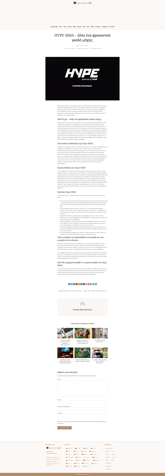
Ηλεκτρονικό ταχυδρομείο (64, 406)
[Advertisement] (82, 16)
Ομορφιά (79, 26)
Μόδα (74, 26)
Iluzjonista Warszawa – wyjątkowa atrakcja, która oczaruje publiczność (82, 341)
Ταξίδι (92, 26)
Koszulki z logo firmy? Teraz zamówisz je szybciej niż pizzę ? (82, 361)
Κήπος (60, 26)
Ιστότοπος (59, 413)
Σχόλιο (59, 379)
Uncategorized (83, 45)
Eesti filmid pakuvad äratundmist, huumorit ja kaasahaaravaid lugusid (65, 361)
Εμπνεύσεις (111, 26)
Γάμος (88, 26)
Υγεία (84, 26)
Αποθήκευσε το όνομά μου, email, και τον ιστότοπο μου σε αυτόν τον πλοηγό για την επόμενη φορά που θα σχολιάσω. (82, 422)
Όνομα (59, 399)
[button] (46, 2)
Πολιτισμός (98, 26)
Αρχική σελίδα (54, 26)
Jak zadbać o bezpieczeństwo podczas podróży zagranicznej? (100, 361)
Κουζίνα (70, 26)
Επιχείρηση (105, 26)
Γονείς (65, 26)
